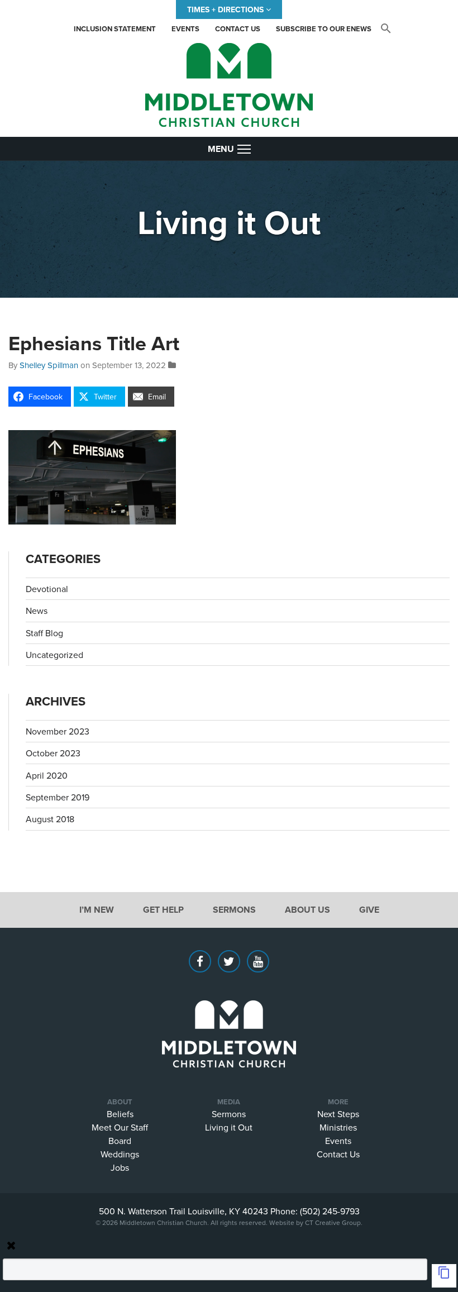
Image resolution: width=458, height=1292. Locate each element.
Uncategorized (54, 655)
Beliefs (120, 1114)
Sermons (234, 909)
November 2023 (57, 731)
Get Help (163, 909)
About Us (307, 909)
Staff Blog (44, 633)
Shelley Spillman (49, 365)
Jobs (120, 1167)
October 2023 (53, 753)
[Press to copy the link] (444, 1276)
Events (185, 28)
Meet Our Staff (120, 1127)
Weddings (120, 1154)
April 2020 (47, 775)
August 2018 (50, 819)
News (36, 610)
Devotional (47, 589)
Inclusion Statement (115, 28)
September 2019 (57, 797)
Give (369, 909)
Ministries (338, 1127)
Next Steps (338, 1114)
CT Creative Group (333, 1222)
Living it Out (228, 1127)
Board (119, 1140)
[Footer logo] (229, 1017)
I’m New (96, 909)
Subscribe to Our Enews (323, 28)
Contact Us (237, 28)
